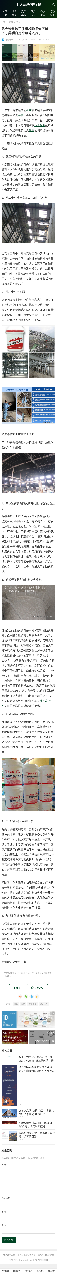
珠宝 (42, 15)
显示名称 (6, 1197)
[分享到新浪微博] (20, 996)
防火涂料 (39, 125)
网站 (4, 1225)
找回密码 (16, 1271)
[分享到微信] (26, 996)
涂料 (20, 115)
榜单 (52, 15)
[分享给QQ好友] (31, 996)
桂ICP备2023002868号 (40, 1260)
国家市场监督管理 (46, 1255)
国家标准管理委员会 (26, 1255)
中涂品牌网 (24, 1260)
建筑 (29, 110)
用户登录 (40, 1271)
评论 (4, 1164)
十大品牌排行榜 (28, 4)
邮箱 (4, 1211)
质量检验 (32, 1004)
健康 (4, 15)
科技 (42, 11)
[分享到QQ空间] (37, 996)
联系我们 (5, 1271)
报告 (14, 11)
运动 (52, 11)
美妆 (23, 15)
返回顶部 (52, 1271)
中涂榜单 (9, 40)
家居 (33, 11)
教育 (14, 15)
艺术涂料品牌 (9, 1255)
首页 (4, 11)
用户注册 (28, 1271)
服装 (33, 15)
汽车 (23, 11)
